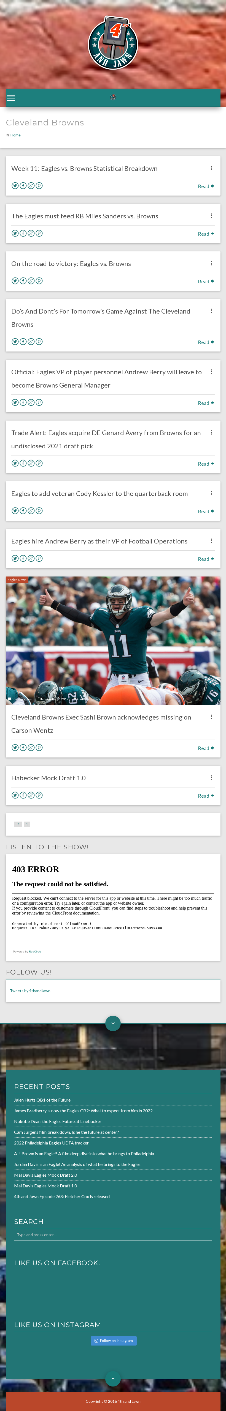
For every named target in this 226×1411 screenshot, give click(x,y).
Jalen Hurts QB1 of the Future (42, 1099)
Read (204, 186)
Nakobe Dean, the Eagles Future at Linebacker (57, 1121)
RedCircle (35, 951)
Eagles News (17, 580)
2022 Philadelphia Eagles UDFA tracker (51, 1142)
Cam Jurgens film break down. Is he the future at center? (66, 1132)
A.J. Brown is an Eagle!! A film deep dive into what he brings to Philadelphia (84, 1153)
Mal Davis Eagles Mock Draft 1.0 (45, 1185)
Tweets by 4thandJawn (30, 990)
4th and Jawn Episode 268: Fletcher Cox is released (62, 1196)
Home (15, 135)
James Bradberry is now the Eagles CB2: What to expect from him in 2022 (83, 1110)
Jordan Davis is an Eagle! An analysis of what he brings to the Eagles (77, 1164)
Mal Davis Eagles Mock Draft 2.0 (45, 1174)
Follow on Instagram (116, 1340)
